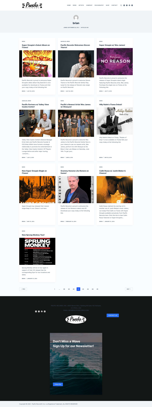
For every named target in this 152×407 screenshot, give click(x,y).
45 (97, 289)
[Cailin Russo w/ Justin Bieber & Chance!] (115, 189)
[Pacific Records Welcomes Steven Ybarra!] (76, 63)
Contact (115, 5)
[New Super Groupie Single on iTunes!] (37, 189)
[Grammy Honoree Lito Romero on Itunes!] (76, 189)
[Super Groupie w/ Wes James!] (115, 61)
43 (88, 289)
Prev (23, 289)
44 (92, 289)
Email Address (58, 353)
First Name (56, 362)
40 (73, 289)
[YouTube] (132, 5)
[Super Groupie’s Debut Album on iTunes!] (37, 63)
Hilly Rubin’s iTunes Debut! (110, 104)
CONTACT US (112, 315)
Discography (99, 5)
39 (69, 289)
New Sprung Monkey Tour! (33, 235)
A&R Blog (63, 41)
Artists (81, 5)
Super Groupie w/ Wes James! (112, 45)
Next (128, 289)
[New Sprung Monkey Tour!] (37, 251)
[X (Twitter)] (124, 5)
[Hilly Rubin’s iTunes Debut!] (115, 121)
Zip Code (56, 373)
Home (69, 5)
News (74, 5)
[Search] (121, 5)
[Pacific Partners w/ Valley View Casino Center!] (37, 123)
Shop (107, 5)
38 (64, 289)
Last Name (56, 367)
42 (83, 289)
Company (89, 5)
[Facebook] (129, 5)
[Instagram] (126, 5)
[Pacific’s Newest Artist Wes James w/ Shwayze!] (76, 123)
